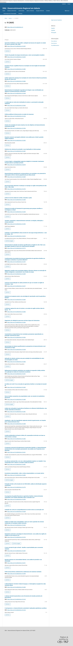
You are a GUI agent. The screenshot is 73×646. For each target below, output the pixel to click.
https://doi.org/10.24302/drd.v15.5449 (16, 211)
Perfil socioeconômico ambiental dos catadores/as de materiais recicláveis (23, 571)
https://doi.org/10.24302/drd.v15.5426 (16, 525)
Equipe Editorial (40, 10)
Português (53, 32)
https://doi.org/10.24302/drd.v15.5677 (16, 286)
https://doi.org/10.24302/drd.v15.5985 (16, 69)
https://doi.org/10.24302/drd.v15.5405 (16, 387)
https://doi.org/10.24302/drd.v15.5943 (16, 105)
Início (6, 18)
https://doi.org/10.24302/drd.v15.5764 (16, 128)
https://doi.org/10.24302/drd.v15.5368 (16, 423)
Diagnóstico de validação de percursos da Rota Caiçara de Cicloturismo (22, 320)
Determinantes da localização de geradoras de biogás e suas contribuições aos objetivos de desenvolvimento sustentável (24, 90)
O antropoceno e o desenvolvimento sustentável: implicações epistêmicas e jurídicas (26, 608)
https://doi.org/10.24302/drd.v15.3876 (16, 499)
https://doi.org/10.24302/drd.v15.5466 (16, 361)
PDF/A (8, 51)
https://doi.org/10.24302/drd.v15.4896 (16, 475)
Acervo (10, 18)
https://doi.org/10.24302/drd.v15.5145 (16, 599)
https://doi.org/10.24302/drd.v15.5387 (16, 151)
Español (53, 30)
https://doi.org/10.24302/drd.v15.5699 (16, 274)
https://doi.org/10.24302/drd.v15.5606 (16, 311)
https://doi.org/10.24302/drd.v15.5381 (16, 411)
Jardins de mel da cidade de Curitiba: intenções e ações (18, 197)
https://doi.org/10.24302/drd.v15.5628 (16, 511)
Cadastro (64, 4)
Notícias (20, 13)
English (53, 28)
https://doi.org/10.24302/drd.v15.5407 (16, 550)
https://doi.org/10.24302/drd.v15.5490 (16, 587)
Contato (48, 10)
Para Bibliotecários (55, 45)
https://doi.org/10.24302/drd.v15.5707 (16, 261)
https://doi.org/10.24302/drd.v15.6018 (16, 164)
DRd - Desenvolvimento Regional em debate (21, 8)
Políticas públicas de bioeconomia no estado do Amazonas (19, 114)
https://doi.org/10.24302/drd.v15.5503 (16, 140)
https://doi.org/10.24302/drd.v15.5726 (16, 116)
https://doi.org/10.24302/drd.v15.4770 (16, 487)
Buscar (67, 10)
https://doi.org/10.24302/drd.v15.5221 (16, 452)
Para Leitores (54, 41)
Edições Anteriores (11, 10)
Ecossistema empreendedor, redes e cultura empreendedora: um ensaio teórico (24, 473)
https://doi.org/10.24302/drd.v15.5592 (16, 337)
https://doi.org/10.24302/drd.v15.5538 (16, 349)
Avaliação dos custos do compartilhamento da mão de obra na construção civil (24, 509)
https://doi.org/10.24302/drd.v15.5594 (16, 322)
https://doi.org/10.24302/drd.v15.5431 (16, 373)
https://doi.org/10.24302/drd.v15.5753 (16, 189)
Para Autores (54, 43)
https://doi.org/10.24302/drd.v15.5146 (16, 610)
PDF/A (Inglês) (10, 241)
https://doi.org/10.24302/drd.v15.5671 (16, 563)
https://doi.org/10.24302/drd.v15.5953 (16, 224)
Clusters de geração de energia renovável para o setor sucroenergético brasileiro (24, 55)
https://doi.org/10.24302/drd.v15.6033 (16, 57)
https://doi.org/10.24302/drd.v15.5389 (16, 399)
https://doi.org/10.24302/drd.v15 (15, 27)
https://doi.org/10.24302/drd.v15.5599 (16, 573)
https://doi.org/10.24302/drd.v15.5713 (16, 248)
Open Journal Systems (56, 20)
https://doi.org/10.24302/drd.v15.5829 (16, 176)
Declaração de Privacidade (10, 13)
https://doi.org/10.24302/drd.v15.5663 (16, 299)
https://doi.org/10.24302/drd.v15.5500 (16, 199)
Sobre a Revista (30, 10)
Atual (4, 10)
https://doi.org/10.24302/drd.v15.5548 (16, 93)
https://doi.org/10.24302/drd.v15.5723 (16, 537)
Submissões (21, 10)
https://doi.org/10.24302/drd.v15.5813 (16, 236)
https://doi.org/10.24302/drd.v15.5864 (16, 81)
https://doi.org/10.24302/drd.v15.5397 (16, 46)
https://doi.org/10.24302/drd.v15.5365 (16, 438)
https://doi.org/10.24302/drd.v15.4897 (16, 464)
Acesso (69, 4)
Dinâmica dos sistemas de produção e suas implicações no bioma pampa (23, 149)
